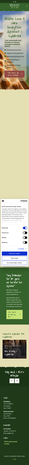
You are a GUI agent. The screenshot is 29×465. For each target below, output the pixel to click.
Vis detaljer (21, 248)
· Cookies (6, 444)
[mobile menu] (27, 6)
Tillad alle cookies (14, 253)
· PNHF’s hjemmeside (10, 442)
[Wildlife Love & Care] (14, 6)
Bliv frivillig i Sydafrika (10, 352)
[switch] (25, 233)
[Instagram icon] (15, 1)
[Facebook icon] (13, 1)
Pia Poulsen (9, 346)
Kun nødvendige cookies (14, 262)
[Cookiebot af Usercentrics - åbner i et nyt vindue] (20, 201)
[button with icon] (12, 381)
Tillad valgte (14, 258)
